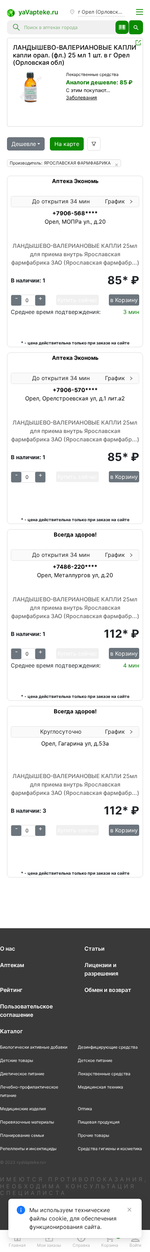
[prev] (18, 87)
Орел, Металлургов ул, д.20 (75, 575)
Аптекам (12, 964)
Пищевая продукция (99, 1122)
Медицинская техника (100, 1087)
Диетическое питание (22, 1073)
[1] (37, 87)
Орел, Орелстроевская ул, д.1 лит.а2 (75, 398)
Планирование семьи (22, 1135)
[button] (122, 27)
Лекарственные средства (92, 74)
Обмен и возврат (107, 989)
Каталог (11, 1031)
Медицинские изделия (23, 1108)
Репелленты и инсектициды (28, 1148)
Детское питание (95, 1060)
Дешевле (24, 143)
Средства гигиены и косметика (110, 1148)
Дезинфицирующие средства (108, 1047)
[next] (57, 87)
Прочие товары (93, 1135)
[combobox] (67, 27)
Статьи (94, 948)
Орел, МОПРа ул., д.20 (75, 221)
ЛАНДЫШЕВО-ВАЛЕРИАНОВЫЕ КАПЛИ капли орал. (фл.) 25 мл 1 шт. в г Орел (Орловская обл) (74, 55)
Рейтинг (11, 989)
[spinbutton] (28, 300)
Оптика (85, 1108)
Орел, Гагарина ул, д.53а (75, 743)
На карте (66, 143)
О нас (7, 948)
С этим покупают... (88, 90)
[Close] (129, 1209)
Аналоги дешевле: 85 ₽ (99, 82)
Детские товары (16, 1060)
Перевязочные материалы (27, 1122)
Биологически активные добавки (33, 1047)
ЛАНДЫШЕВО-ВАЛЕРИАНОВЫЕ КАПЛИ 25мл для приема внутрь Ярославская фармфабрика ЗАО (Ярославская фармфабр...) (75, 254)
